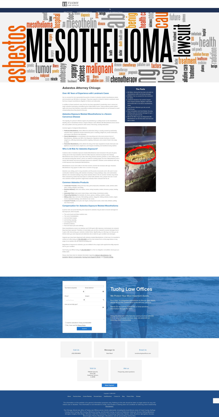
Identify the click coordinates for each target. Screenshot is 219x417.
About (69, 396)
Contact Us (117, 396)
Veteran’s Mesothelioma (102, 255)
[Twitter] (110, 9)
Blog (123, 396)
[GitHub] (111, 9)
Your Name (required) (71, 288)
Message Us (109, 350)
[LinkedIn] (108, 9)
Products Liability (108, 257)
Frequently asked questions (126, 372)
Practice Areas (77, 396)
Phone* (67, 296)
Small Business (108, 396)
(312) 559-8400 (68, 12)
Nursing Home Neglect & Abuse (91, 257)
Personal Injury (98, 396)
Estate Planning (87, 396)
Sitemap (138, 396)
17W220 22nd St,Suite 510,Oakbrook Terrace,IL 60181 (92, 374)
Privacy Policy (82, 325)
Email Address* (89, 288)
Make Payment (109, 385)
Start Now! (109, 353)
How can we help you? (71, 304)
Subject (87, 296)
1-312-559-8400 (82, 239)
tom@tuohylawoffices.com (84, 12)
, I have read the (77, 325)
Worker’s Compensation (75, 257)
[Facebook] (107, 9)
